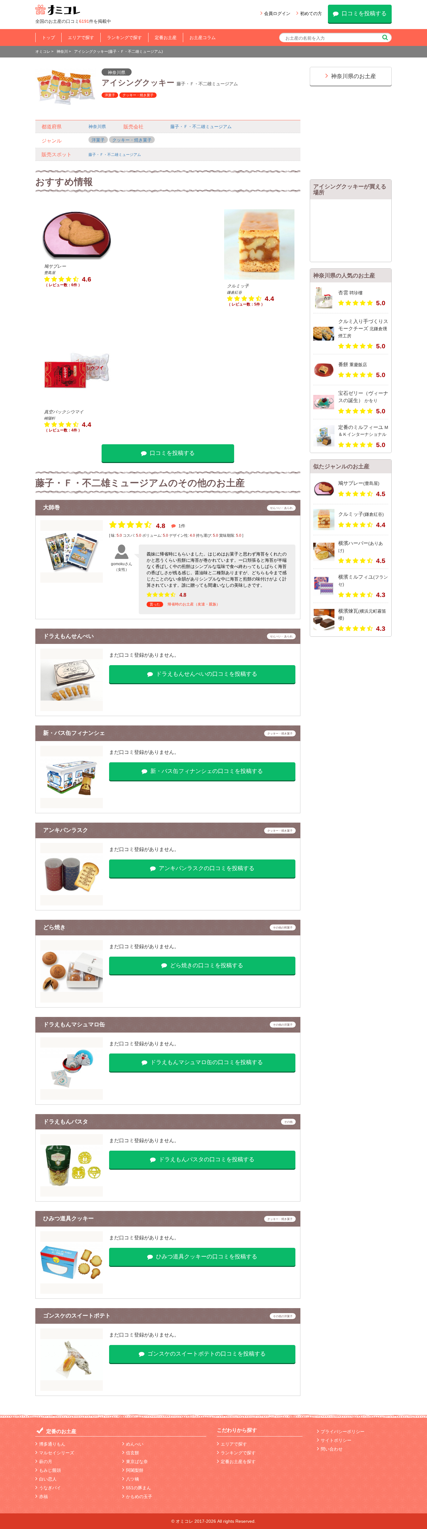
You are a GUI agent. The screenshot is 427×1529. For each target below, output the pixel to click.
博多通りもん (52, 1444)
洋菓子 (110, 95)
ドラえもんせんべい (68, 636)
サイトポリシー (336, 1440)
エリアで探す (81, 37)
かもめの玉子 (139, 1496)
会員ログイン (277, 13)
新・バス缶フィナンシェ (74, 733)
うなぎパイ (50, 1487)
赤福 (43, 1496)
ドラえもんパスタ (65, 1121)
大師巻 (51, 507)
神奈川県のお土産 (353, 76)
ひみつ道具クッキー (68, 1218)
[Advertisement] (167, 260)
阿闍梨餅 (134, 1470)
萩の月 (45, 1461)
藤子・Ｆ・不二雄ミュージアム (201, 126)
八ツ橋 (132, 1479)
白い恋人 (48, 1479)
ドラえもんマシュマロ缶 (74, 1024)
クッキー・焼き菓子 (138, 95)
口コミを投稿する (364, 13)
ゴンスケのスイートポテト (77, 1315)
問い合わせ (332, 1449)
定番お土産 (166, 37)
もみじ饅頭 (50, 1470)
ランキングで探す (124, 37)
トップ (48, 37)
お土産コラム (202, 37)
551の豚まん (138, 1487)
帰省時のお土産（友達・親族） (194, 604)
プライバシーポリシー (342, 1431)
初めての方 (311, 13)
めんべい (134, 1444)
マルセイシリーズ (56, 1452)
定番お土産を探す (238, 1461)
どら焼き (54, 927)
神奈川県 (116, 72)
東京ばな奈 (137, 1461)
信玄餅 (132, 1452)
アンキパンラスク (65, 830)
